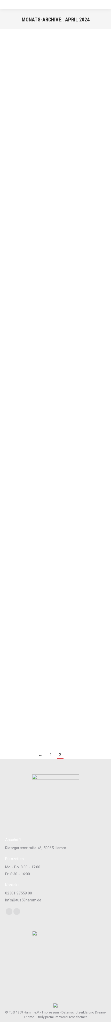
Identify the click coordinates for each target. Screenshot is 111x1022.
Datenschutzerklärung (77, 1012)
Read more (13, 188)
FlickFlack (28, 692)
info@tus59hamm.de (23, 900)
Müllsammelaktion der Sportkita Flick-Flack (52, 685)
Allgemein (12, 146)
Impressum (50, 1012)
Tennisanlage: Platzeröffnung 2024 (43, 139)
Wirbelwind (29, 327)
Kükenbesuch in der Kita (31, 505)
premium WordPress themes (66, 1017)
